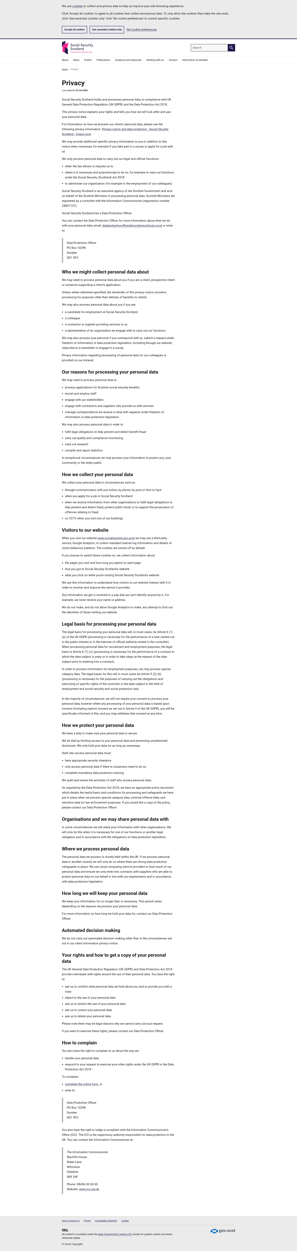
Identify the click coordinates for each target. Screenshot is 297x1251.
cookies (77, 6)
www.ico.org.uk (89, 1189)
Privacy (87, 1220)
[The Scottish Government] (222, 1231)
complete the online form (81, 1084)
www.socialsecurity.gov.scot (116, 538)
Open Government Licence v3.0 (115, 1234)
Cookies (125, 1220)
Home (65, 69)
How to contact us (71, 1220)
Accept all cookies (74, 29)
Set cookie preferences (142, 29)
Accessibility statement (106, 1220)
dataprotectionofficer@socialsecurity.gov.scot (132, 225)
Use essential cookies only (107, 29)
